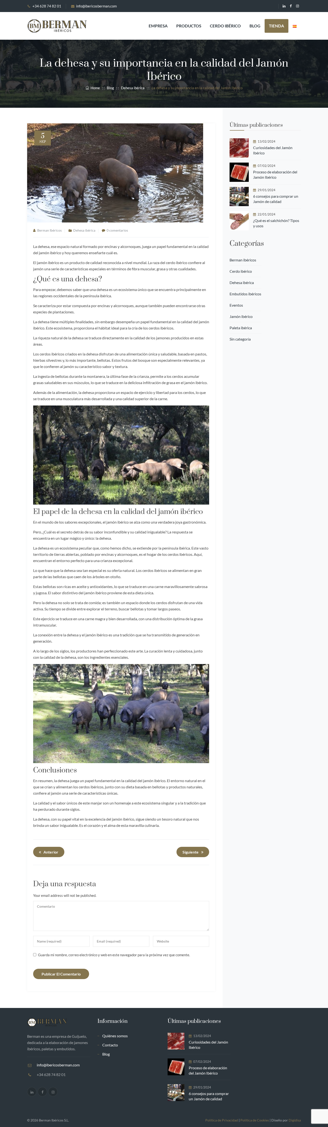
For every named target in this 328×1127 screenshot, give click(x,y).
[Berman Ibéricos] (57, 26)
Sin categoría (240, 339)
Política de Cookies (254, 1120)
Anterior (50, 852)
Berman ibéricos (243, 260)
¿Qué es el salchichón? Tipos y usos (276, 223)
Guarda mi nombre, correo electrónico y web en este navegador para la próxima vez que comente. (114, 955)
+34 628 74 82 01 (46, 6)
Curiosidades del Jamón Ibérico (272, 150)
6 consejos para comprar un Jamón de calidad (275, 199)
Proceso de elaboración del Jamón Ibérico (275, 174)
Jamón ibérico (241, 316)
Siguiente (190, 852)
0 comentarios (117, 230)
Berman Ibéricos (49, 230)
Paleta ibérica (241, 327)
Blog (254, 25)
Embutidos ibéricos (245, 293)
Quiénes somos (115, 1035)
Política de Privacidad (221, 1120)
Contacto (110, 1045)
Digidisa (295, 1120)
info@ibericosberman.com (96, 6)
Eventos (236, 305)
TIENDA (276, 25)
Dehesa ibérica (84, 230)
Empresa (158, 25)
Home (94, 88)
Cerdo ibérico (225, 25)
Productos (188, 25)
